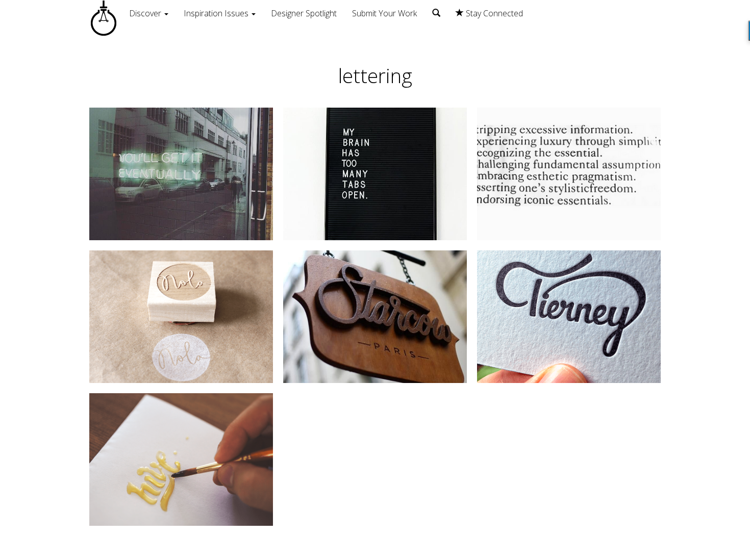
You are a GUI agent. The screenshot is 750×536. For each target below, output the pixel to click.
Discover (146, 13)
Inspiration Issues (217, 13)
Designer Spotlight (304, 13)
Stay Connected (493, 13)
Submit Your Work (384, 13)
